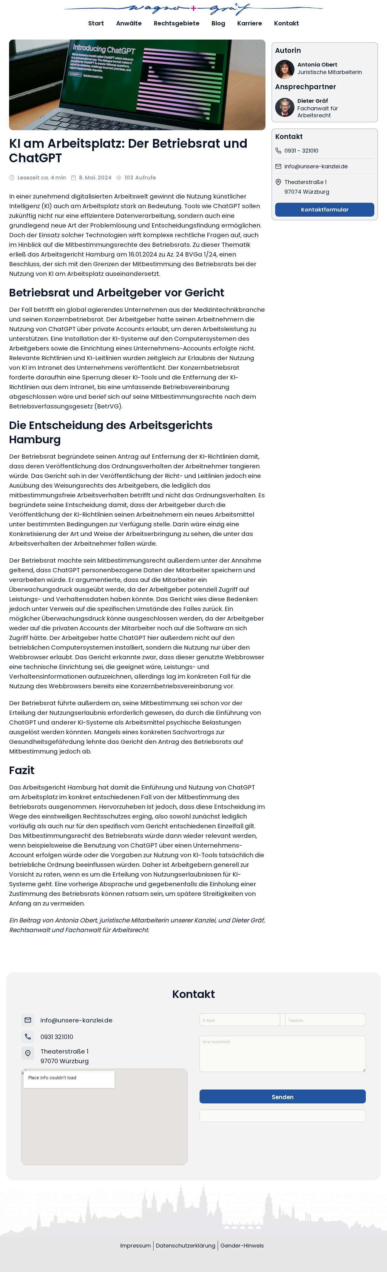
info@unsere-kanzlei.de (76, 1020)
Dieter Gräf (313, 101)
